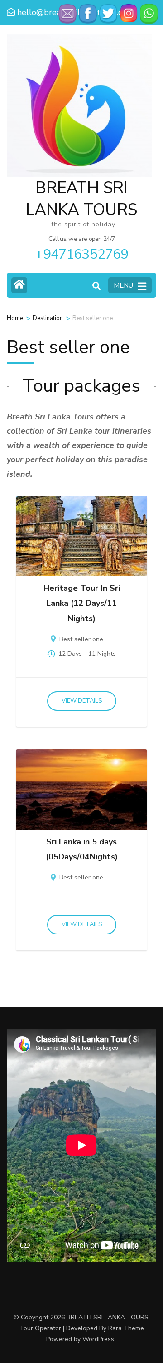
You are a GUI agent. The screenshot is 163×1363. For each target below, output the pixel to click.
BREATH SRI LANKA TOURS (108, 1317)
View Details (82, 701)
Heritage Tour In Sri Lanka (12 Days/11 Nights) (81, 603)
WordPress (98, 1339)
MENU (123, 285)
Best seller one (81, 639)
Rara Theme (126, 1328)
